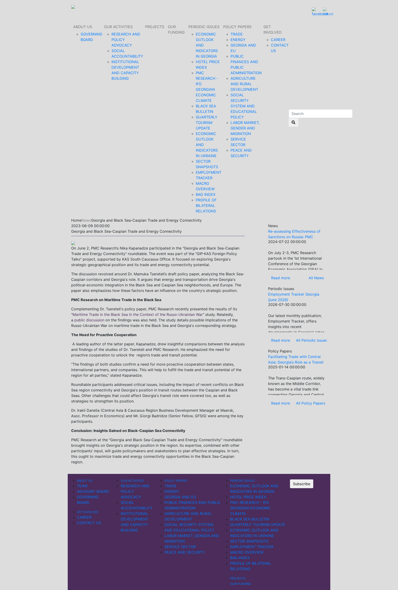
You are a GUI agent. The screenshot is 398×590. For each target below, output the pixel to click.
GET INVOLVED (88, 512)
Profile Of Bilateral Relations (206, 205)
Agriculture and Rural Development (244, 84)
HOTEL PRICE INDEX (248, 497)
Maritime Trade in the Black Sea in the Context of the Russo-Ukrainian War (138, 314)
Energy (238, 39)
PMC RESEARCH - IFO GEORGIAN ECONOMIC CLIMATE (250, 508)
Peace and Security (184, 552)
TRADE (237, 34)
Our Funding (176, 29)
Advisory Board (93, 491)
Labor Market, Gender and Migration (245, 128)
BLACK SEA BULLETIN (249, 519)
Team (82, 486)
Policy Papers (237, 26)
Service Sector (180, 546)
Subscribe (301, 483)
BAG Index (205, 194)
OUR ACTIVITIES (132, 480)
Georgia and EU (180, 497)
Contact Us (89, 522)
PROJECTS (154, 26)
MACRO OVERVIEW (246, 552)
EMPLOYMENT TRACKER (251, 546)
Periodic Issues (203, 26)
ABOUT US (82, 26)
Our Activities (118, 26)
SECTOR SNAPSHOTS (249, 541)
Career (278, 39)
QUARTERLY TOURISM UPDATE (206, 122)
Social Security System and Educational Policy (244, 106)
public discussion (89, 320)
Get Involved (272, 29)
